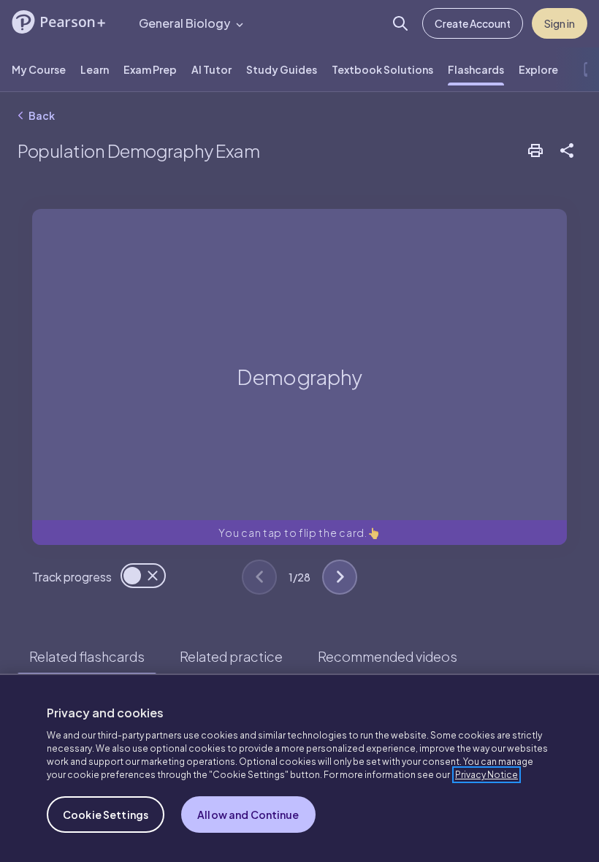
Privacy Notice (486, 774)
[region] (299, 768)
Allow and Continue (248, 814)
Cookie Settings (105, 814)
